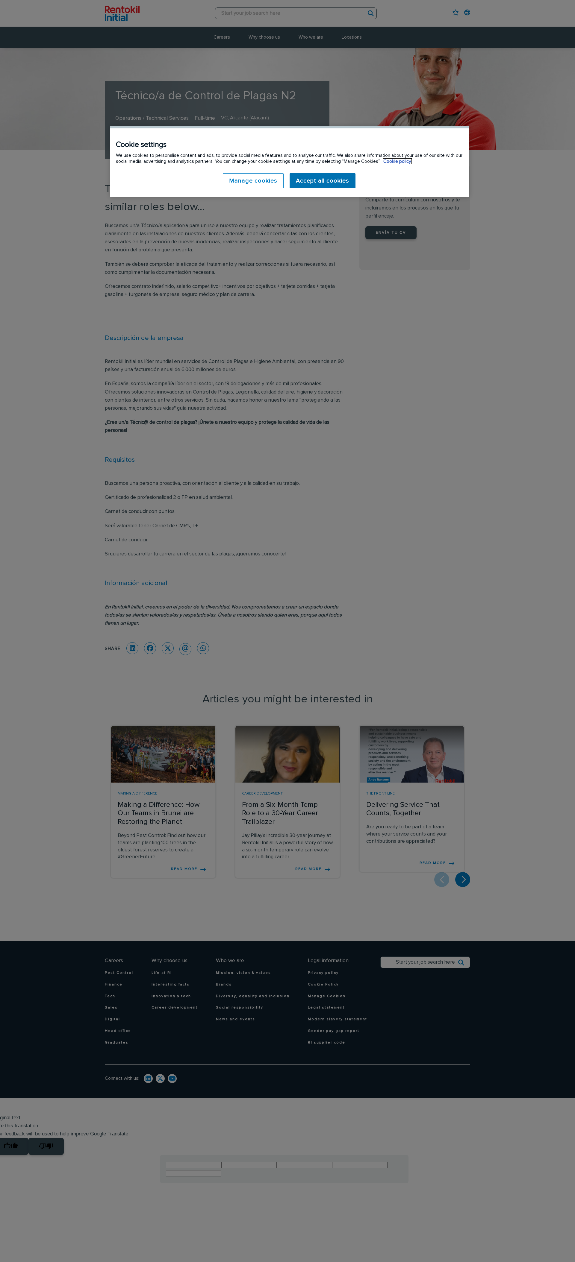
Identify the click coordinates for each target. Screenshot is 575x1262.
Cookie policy (397, 161)
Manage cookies (253, 181)
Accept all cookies (322, 181)
